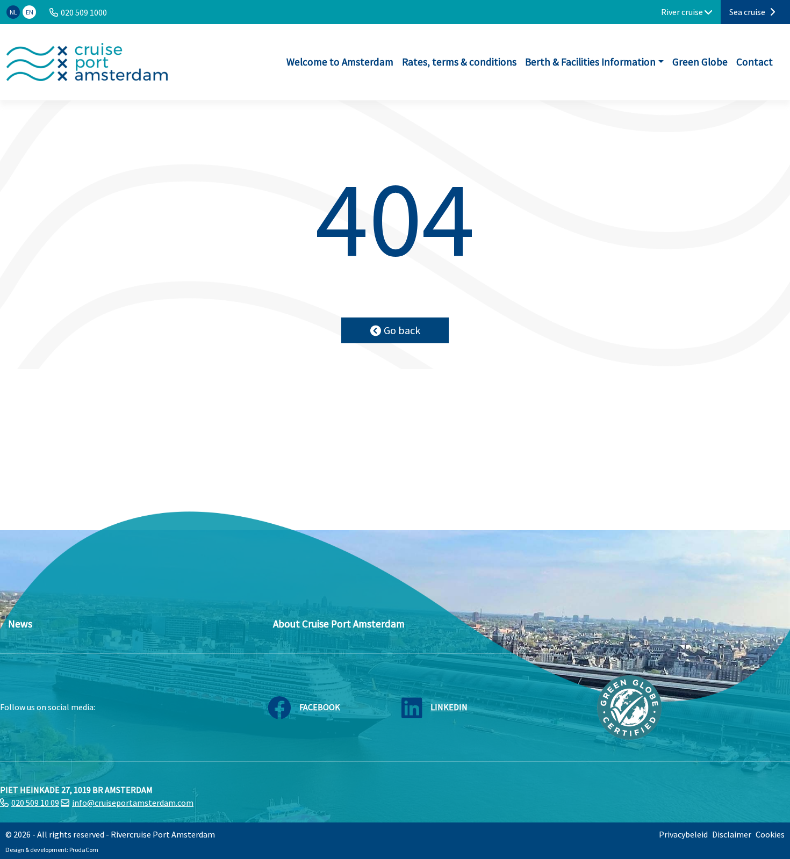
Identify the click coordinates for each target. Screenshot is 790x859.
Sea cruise (748, 11)
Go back (402, 330)
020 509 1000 (84, 12)
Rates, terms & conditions (459, 61)
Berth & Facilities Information (590, 61)
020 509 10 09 (35, 802)
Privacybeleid (683, 834)
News (20, 623)
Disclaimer (731, 834)
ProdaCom (83, 850)
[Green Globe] (629, 706)
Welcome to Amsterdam (339, 61)
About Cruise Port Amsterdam (339, 623)
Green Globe (700, 61)
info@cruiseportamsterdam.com (132, 802)
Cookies (770, 834)
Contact (754, 61)
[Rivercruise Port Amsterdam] (87, 62)
